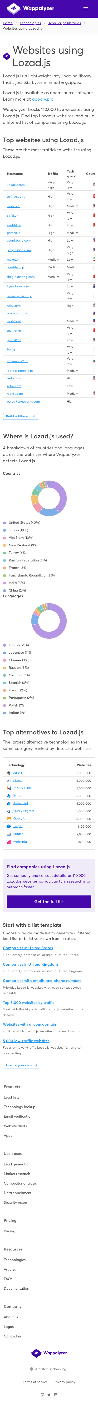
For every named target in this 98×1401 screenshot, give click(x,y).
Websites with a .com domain (29, 1024)
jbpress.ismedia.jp (20, 370)
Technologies (30, 23)
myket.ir (13, 259)
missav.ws (14, 321)
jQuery (17, 780)
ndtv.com (14, 305)
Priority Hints (22, 788)
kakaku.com (16, 185)
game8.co (14, 340)
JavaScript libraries (64, 23)
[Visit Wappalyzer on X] (49, 1394)
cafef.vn (12, 215)
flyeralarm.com (18, 286)
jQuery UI (19, 818)
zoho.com (14, 386)
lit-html (18, 795)
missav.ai (13, 206)
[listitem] (49, 1097)
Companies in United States (28, 948)
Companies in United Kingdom (30, 964)
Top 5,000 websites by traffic (28, 1002)
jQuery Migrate (24, 811)
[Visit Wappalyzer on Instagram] (42, 1394)
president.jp (15, 267)
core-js (18, 772)
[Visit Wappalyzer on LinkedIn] (55, 1394)
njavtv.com (15, 393)
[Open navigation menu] (85, 9)
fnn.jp (11, 349)
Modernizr (20, 841)
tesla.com (14, 378)
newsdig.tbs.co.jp (19, 296)
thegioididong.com (21, 277)
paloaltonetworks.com (23, 401)
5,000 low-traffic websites (26, 1041)
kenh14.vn (14, 225)
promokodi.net (18, 313)
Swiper (18, 826)
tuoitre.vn (14, 330)
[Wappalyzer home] (30, 9)
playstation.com (19, 250)
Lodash (18, 833)
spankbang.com (19, 240)
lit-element (20, 803)
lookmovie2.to (17, 361)
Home (8, 23)
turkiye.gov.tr (16, 196)
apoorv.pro (43, 99)
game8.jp (13, 233)
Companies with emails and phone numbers (42, 980)
